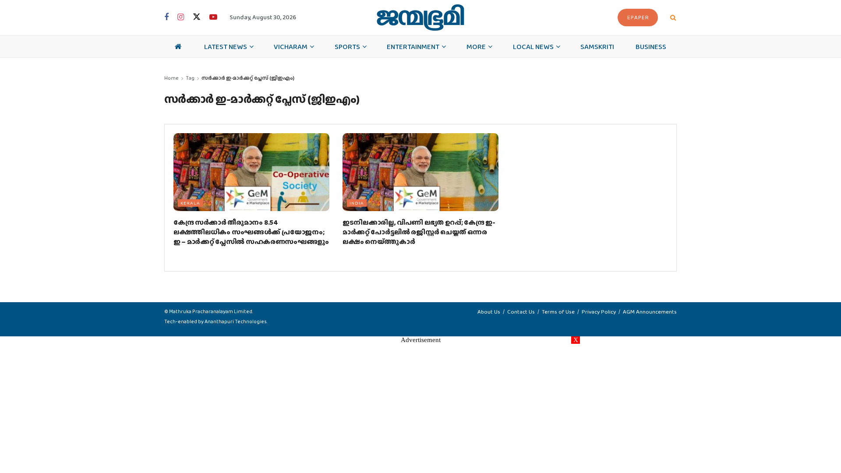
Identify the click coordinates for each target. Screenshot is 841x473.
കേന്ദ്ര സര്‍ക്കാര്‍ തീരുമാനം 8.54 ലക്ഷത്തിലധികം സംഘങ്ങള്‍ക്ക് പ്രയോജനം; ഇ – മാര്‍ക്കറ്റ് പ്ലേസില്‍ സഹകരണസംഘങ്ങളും (251, 232)
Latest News (225, 46)
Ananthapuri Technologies (236, 321)
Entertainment (413, 46)
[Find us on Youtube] (213, 17)
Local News (533, 46)
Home (171, 78)
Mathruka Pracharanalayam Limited (210, 311)
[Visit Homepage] (420, 17)
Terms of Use (558, 311)
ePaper (638, 17)
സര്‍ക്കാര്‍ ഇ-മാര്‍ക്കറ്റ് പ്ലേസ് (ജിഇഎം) (247, 78)
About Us (488, 311)
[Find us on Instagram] (180, 17)
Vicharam (290, 46)
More (476, 46)
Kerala (190, 202)
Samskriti (597, 46)
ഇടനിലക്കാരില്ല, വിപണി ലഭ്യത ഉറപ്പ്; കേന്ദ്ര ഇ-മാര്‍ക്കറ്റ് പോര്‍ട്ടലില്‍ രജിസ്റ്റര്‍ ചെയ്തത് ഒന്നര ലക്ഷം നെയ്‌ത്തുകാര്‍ (419, 232)
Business (651, 46)
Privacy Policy (599, 311)
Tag (190, 78)
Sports (347, 46)
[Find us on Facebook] (166, 17)
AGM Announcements (650, 311)
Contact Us (521, 311)
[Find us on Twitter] (197, 17)
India (357, 202)
